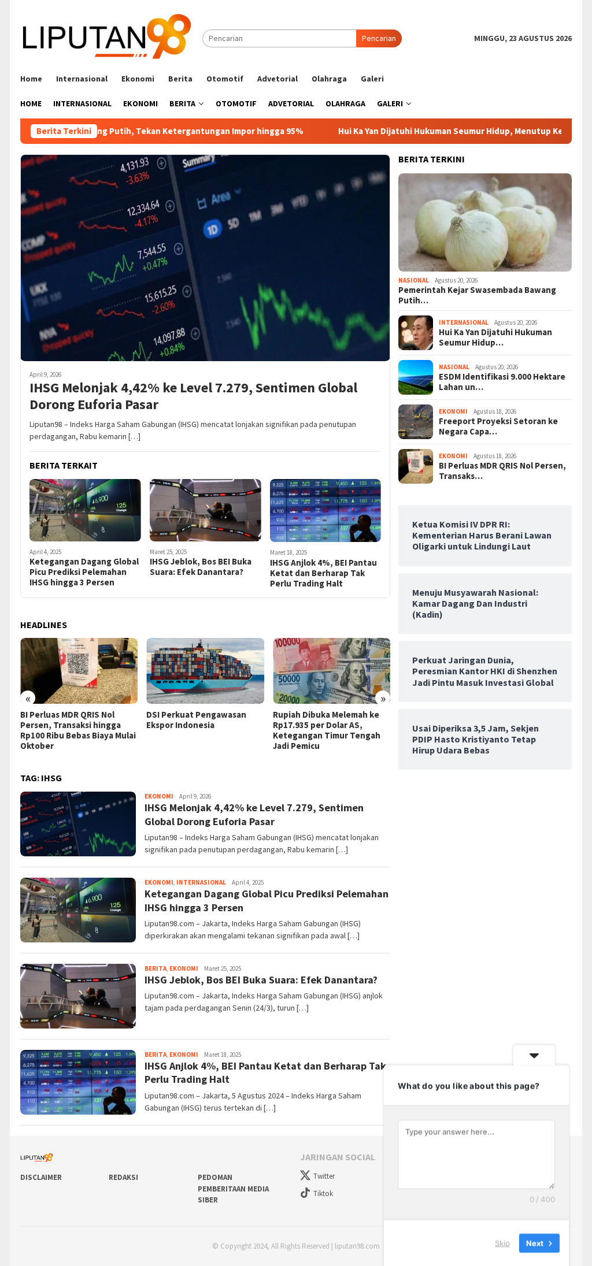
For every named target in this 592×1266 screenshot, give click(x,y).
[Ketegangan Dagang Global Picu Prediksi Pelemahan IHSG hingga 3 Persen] (85, 510)
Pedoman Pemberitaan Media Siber (233, 1188)
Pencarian (379, 38)
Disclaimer (41, 1177)
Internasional (201, 882)
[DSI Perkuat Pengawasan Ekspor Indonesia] (205, 671)
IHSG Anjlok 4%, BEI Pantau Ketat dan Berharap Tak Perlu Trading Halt (323, 573)
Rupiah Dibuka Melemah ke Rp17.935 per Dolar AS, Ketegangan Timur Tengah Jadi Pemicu (326, 730)
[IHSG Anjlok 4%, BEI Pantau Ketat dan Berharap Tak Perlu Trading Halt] (326, 510)
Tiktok (323, 1193)
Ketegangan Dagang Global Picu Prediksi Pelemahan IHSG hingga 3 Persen (84, 572)
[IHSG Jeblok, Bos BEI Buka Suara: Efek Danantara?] (205, 510)
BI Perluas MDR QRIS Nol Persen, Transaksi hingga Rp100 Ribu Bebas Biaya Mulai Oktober (78, 730)
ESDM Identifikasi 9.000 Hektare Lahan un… (502, 382)
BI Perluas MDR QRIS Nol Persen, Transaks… (502, 471)
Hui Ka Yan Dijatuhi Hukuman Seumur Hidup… (495, 337)
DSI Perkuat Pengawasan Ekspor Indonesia (196, 720)
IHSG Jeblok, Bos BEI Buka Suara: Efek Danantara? (200, 566)
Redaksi (123, 1177)
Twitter (324, 1176)
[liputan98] (111, 37)
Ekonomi (159, 796)
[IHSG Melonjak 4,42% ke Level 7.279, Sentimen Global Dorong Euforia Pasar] (205, 257)
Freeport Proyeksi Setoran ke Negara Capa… (498, 426)
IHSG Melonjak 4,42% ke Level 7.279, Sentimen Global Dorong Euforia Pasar (193, 396)
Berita (155, 968)
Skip (502, 1242)
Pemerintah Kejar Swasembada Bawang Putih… (477, 295)
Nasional (413, 280)
